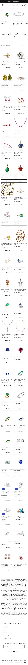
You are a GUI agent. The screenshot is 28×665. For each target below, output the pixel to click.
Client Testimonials (7, 638)
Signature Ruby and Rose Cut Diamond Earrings (6, 565)
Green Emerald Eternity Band (6, 447)
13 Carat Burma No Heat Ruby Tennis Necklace (19, 131)
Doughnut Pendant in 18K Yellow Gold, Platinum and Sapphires (20, 290)
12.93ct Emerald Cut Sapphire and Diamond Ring (20, 470)
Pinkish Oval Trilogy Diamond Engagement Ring (20, 85)
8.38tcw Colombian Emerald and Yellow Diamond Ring (7, 312)
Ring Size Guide (6, 635)
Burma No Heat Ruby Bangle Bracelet (6, 153)
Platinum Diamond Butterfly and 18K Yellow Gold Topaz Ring (20, 517)
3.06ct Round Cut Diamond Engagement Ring (19, 492)
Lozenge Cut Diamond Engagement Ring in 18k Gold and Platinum (20, 198)
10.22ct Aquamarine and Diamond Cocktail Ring (7, 470)
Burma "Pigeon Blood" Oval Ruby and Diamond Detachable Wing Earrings (7, 107)
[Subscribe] (23, 646)
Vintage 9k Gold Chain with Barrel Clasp (20, 244)
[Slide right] (16, 28)
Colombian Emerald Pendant (6, 175)
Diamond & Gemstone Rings (6, 22)
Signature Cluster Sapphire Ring (7, 356)
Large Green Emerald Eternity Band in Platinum (19, 380)
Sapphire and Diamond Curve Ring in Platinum (19, 268)
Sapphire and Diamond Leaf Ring (20, 311)
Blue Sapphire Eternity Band (19, 425)
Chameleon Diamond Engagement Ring (5, 85)
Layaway (4, 629)
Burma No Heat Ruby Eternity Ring (19, 107)
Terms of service (23, 660)
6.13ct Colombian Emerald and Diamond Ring (20, 222)
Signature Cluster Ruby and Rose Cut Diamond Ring (20, 565)
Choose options (20, 113)
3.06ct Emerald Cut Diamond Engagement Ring (6, 517)
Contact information (18, 662)
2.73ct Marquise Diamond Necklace (6, 335)
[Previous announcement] (2, 1)
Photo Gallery (6, 632)
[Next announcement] (25, 1)
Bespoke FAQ (5, 626)
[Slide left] (11, 28)
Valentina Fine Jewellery (9, 660)
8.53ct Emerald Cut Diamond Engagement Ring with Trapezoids (6, 492)
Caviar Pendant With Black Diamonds (19, 153)
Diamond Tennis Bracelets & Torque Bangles (18, 23)
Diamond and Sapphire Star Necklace (19, 335)
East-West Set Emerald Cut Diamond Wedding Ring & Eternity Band (6, 541)
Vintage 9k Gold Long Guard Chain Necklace (6, 198)
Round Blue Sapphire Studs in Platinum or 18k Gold (6, 380)
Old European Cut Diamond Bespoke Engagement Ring (19, 62)
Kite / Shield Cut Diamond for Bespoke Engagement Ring (6, 62)
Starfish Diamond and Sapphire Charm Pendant (20, 176)
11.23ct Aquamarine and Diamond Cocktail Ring (20, 541)
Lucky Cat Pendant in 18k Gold (6, 289)
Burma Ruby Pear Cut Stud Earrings (6, 131)
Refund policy (16, 660)
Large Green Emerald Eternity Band (6, 426)
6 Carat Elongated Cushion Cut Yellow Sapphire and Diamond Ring (7, 244)
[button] (2, 5)
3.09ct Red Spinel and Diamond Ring (20, 357)
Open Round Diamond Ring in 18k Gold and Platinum (6, 268)
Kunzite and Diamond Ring (6, 221)
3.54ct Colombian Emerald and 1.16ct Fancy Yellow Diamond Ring (7, 402)
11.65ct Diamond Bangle (18, 401)
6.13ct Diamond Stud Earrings (19, 447)
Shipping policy (10, 662)
